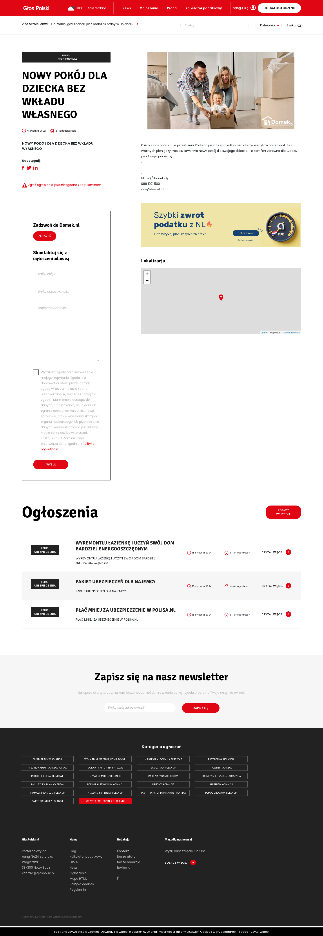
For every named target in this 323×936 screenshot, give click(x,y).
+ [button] (147, 274)
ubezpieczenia (66, 57)
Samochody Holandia (163, 767)
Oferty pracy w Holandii (47, 759)
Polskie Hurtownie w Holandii (105, 784)
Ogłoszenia (149, 8)
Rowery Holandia (221, 767)
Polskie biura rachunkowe (47, 776)
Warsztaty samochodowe (163, 776)
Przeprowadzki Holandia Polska (47, 767)
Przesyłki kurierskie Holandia (105, 792)
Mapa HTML (78, 878)
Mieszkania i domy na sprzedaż (163, 759)
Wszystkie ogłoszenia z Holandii (105, 801)
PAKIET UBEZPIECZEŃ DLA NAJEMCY (116, 582)
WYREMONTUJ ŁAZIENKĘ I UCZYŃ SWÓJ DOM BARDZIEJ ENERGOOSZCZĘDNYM (125, 546)
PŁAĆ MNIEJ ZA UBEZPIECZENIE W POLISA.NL (126, 610)
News (126, 8)
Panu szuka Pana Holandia (47, 784)
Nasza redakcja (128, 862)
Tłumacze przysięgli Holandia (47, 792)
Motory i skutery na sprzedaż (105, 767)
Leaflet (264, 332)
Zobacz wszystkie (283, 512)
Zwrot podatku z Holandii (47, 801)
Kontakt (123, 851)
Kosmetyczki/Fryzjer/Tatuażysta (221, 776)
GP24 (74, 862)
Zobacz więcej (176, 862)
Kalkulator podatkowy (203, 8)
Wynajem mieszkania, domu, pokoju (105, 759)
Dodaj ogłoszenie (279, 8)
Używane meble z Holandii (105, 776)
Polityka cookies (82, 884)
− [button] (147, 280)
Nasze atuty (126, 856)
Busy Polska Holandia (221, 759)
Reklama (123, 867)
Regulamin (78, 889)
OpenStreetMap (291, 332)
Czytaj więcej (259, 932)
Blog (73, 851)
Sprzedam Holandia (221, 784)
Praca (172, 8)
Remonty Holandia (163, 784)
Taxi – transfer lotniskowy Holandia (163, 792)
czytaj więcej (272, 552)
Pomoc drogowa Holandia (221, 792)
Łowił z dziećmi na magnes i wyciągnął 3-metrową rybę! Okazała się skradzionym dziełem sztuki (90, 24)
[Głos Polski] (36, 8)
